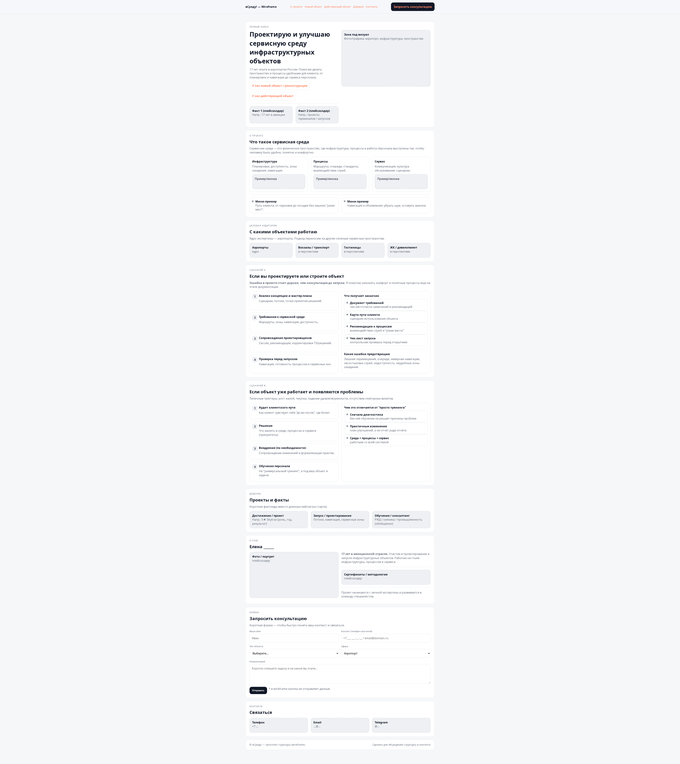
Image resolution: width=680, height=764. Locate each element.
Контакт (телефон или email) (356, 631)
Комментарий (257, 661)
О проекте (296, 6)
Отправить (258, 690)
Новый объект (313, 6)
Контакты (372, 6)
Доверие (358, 6)
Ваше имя (255, 631)
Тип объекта (256, 646)
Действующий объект (337, 6)
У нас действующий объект (272, 96)
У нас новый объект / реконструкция (279, 86)
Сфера (344, 646)
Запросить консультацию (413, 7)
